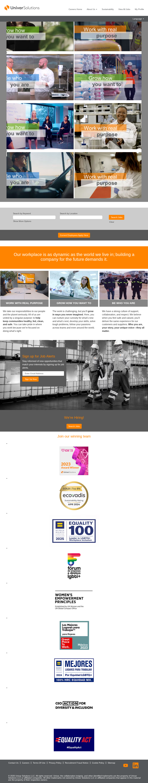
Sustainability (108, 9)
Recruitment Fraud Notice (76, 763)
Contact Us (13, 763)
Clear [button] (111, 222)
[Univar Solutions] (22, 7)
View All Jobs (124, 9)
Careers (25, 763)
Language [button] (138, 19)
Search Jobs (74, 426)
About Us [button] (91, 9)
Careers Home (75, 9)
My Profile (139, 9)
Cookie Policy (98, 763)
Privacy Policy (55, 763)
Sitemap (111, 763)
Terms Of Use (39, 763)
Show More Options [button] (22, 221)
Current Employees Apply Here (74, 235)
